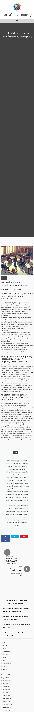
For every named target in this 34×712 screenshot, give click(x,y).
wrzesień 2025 (7, 707)
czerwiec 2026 (7, 680)
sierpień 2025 (6, 710)
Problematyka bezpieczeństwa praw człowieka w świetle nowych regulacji (11, 562)
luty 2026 (5, 692)
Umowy (5, 666)
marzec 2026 (6, 689)
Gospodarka (6, 651)
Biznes (4, 642)
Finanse (5, 645)
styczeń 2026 (6, 695)
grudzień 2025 (7, 698)
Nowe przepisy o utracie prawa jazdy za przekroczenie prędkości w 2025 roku (16, 572)
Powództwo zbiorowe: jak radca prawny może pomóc (16, 626)
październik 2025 (7, 704)
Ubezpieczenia (7, 663)
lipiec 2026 (6, 678)
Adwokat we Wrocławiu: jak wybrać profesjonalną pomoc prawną (15, 601)
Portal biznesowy (17, 15)
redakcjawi (6, 289)
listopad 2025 (6, 701)
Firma (4, 648)
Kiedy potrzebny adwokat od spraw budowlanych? (15, 634)
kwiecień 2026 (7, 686)
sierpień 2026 (6, 675)
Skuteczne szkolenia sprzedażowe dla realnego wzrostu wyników (16, 610)
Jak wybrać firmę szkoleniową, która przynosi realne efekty (15, 618)
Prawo (4, 278)
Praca (4, 657)
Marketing (5, 654)
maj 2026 (5, 683)
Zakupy (5, 669)
